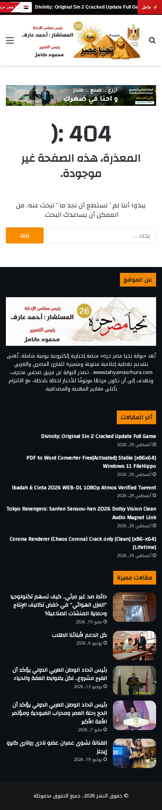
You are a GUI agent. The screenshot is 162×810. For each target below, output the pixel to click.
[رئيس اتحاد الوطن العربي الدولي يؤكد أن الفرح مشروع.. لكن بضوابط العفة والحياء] (134, 680)
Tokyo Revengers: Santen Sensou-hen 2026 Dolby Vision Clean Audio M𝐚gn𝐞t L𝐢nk (81, 513)
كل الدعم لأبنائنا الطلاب (79, 635)
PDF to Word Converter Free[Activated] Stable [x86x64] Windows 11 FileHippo (91, 462)
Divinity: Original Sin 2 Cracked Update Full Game (90, 7)
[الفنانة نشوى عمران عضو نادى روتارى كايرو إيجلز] (134, 753)
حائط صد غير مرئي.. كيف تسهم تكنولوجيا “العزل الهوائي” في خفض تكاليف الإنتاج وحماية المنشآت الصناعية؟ (58, 605)
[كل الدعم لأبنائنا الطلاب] (134, 645)
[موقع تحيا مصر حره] (81, 40)
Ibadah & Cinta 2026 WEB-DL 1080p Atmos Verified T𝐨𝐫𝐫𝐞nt (84, 488)
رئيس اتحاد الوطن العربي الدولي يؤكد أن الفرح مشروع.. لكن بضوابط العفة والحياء (60, 674)
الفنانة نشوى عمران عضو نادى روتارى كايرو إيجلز (57, 747)
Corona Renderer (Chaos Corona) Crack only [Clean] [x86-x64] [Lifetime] (83, 543)
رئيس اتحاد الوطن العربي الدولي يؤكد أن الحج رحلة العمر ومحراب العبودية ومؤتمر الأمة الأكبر (59, 713)
